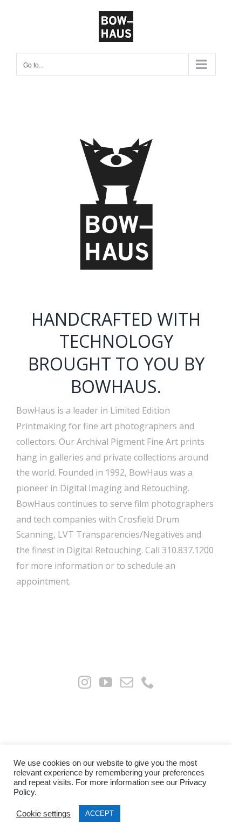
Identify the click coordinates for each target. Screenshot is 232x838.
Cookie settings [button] (43, 813)
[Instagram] (84, 682)
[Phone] (147, 682)
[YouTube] (105, 682)
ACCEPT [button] (99, 813)
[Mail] (126, 682)
